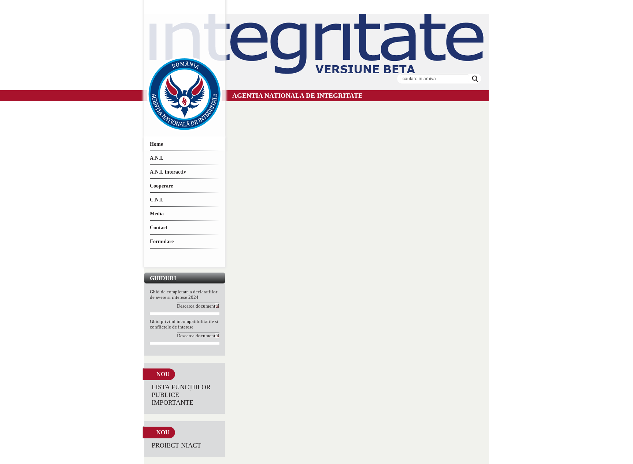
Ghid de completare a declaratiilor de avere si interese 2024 (183, 294)
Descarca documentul (198, 306)
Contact (158, 227)
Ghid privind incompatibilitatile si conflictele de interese (184, 324)
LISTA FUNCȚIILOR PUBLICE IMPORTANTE (181, 394)
